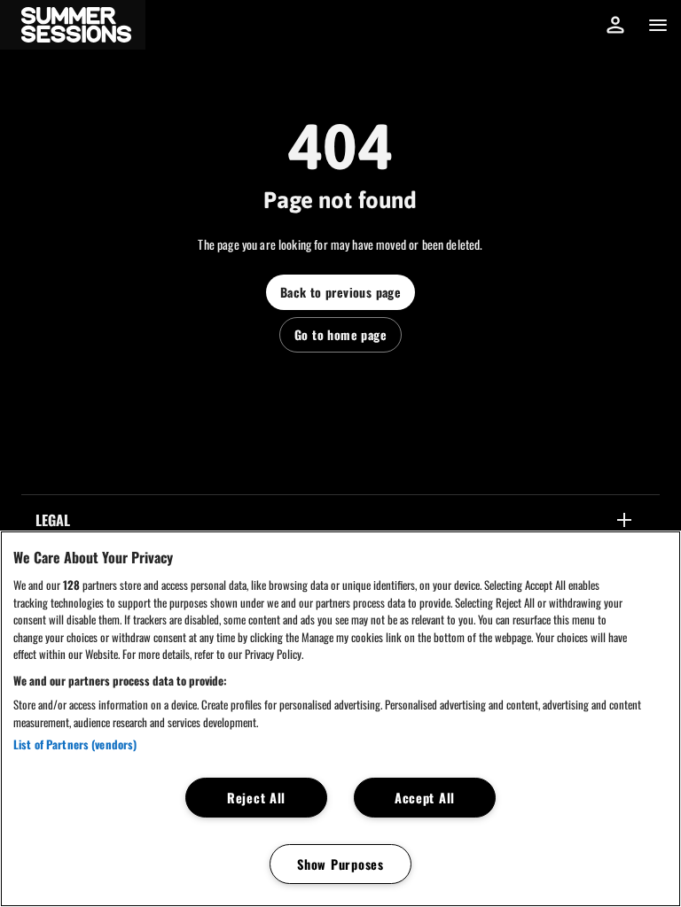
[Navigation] (658, 25)
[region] (340, 719)
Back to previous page (340, 292)
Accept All (425, 797)
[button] (72, 25)
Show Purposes (340, 864)
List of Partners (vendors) (75, 744)
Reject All (256, 797)
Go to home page (340, 334)
